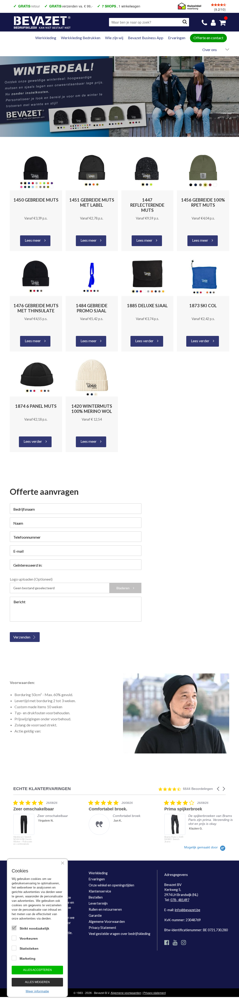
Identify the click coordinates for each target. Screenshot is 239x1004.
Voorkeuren (29, 938)
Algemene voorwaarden (126, 993)
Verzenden (21, 637)
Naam (18, 523)
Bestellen (96, 897)
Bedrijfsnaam (24, 509)
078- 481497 (179, 900)
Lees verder (144, 340)
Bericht (19, 602)
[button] (218, 789)
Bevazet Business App (145, 37)
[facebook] (166, 942)
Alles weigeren (37, 982)
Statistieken (29, 948)
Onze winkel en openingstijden (111, 885)
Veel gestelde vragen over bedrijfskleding (119, 934)
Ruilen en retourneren (105, 909)
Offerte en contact (208, 37)
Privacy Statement (102, 928)
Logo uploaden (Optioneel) (31, 579)
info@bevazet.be (187, 910)
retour (29, 6)
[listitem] (48, 822)
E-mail (18, 551)
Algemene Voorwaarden (107, 922)
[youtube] (175, 942)
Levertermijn (98, 903)
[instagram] (183, 942)
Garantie (95, 915)
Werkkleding (45, 37)
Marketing (27, 958)
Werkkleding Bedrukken (80, 37)
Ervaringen (176, 37)
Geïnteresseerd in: (27, 565)
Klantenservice (100, 891)
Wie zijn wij (114, 37)
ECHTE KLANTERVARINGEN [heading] (42, 789)
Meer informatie (37, 991)
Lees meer (33, 240)
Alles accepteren (37, 970)
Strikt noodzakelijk (34, 928)
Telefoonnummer (27, 537)
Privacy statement (154, 993)
